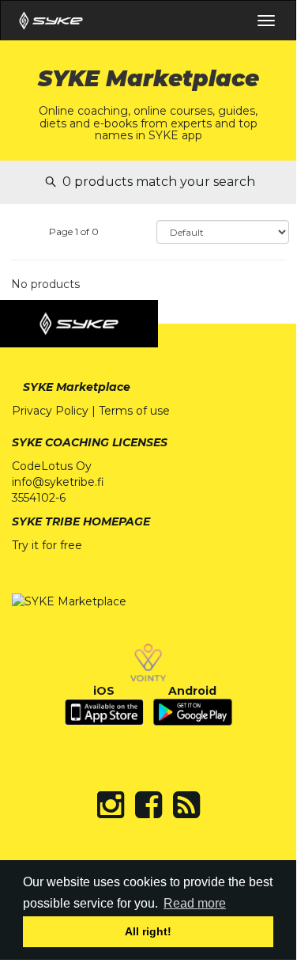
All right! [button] (148, 931)
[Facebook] (148, 805)
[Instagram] (110, 805)
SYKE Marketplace (76, 387)
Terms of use (134, 411)
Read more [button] (195, 903)
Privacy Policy (50, 411)
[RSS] (186, 805)
